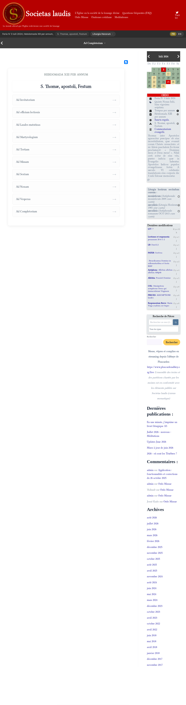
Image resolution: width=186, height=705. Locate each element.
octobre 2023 (153, 611)
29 (154, 85)
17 (163, 77)
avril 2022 (152, 629)
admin (150, 470)
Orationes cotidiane (101, 17)
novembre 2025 (155, 552)
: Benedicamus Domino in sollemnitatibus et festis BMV (159, 263)
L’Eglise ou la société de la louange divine (97, 12)
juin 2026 (151, 529)
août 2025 (152, 564)
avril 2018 (152, 647)
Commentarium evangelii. (163, 130)
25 (168, 81)
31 (163, 85)
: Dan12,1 (153, 244)
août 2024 (152, 582)
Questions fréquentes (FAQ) (137, 12)
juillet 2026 (152, 523)
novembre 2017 (155, 664)
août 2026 (152, 517)
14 (149, 77)
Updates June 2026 (156, 441)
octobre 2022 (153, 623)
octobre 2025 (153, 558)
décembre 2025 (154, 547)
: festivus (155, 252)
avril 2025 (152, 570)
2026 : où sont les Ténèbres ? (162, 453)
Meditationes (121, 17)
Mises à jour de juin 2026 (160, 447)
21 (149, 81)
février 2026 (153, 541)
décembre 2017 (154, 658)
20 (178, 77)
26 (173, 81)
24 (163, 81)
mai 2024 (151, 594)
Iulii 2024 (163, 56)
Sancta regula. (162, 119)
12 (173, 73)
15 (154, 77)
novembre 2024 (155, 576)
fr (173, 34)
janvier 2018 (153, 653)
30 (159, 85)
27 (178, 81)
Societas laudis (48, 13)
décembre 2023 (154, 605)
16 (159, 77)
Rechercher (151, 336)
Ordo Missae (81, 17)
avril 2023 (152, 617)
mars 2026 (152, 535)
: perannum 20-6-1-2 (159, 238)
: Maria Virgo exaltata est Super (160, 304)
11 (168, 73)
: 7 (150, 228)
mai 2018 (151, 641)
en (179, 34)
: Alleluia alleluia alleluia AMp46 (160, 271)
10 (163, 73)
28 (149, 85)
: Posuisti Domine (159, 278)
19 (173, 77)
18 (168, 77)
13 (178, 73)
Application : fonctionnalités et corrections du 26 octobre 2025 (162, 474)
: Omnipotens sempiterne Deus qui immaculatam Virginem (158, 289)
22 (154, 81)
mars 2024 (152, 600)
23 (159, 81)
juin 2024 (151, 588)
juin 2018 (151, 635)
